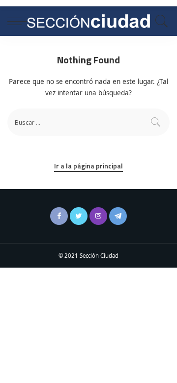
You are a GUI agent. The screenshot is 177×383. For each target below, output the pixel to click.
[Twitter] (79, 216)
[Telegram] (118, 216)
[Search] (159, 21)
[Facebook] (59, 216)
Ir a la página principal (88, 166)
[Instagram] (98, 216)
